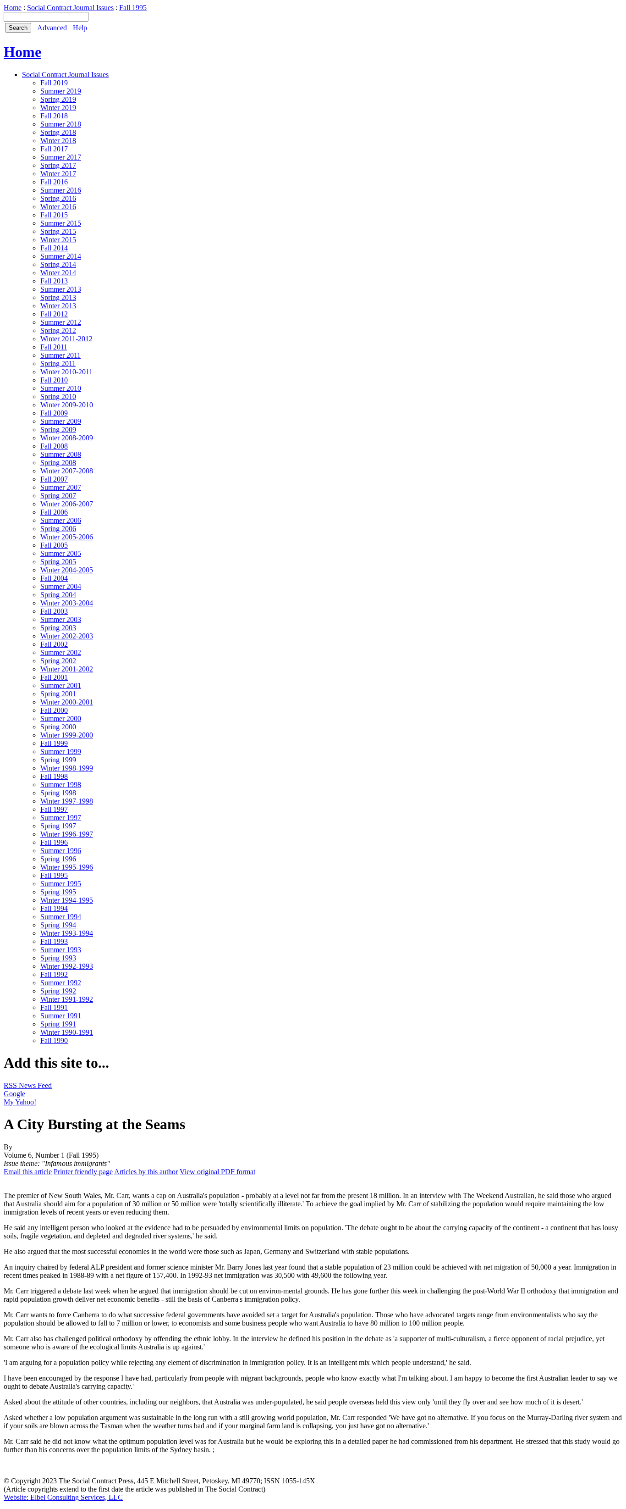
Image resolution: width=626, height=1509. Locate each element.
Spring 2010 (58, 396)
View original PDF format (217, 1172)
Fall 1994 (54, 908)
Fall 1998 (54, 776)
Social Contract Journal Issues (70, 7)
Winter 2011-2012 (66, 339)
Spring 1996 (58, 859)
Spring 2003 (58, 628)
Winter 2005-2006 (66, 537)
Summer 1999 (60, 751)
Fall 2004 (54, 578)
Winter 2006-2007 (66, 504)
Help (80, 28)
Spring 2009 (58, 429)
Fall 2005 (54, 545)
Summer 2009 (60, 421)
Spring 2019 (58, 99)
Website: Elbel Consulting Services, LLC (63, 1497)
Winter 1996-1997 (66, 834)
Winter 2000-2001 (66, 702)
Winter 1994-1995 (66, 900)
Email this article (28, 1172)
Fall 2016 (54, 182)
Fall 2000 (54, 710)
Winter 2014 (58, 273)
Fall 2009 (54, 413)
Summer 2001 (60, 685)
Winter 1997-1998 (66, 801)
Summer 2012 (60, 322)
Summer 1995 (60, 884)
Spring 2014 (58, 264)
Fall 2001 (54, 677)
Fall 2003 (54, 611)
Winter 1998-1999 (66, 768)
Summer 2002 (60, 652)
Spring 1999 (58, 760)
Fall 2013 (54, 281)
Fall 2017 (54, 149)
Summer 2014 (60, 256)
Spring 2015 (58, 231)
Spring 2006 (58, 529)
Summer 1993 (60, 950)
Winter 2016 (58, 207)
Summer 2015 (60, 223)
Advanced (52, 28)
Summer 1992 (60, 983)
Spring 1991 (58, 1024)
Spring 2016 (58, 198)
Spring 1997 (58, 826)
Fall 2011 (53, 347)
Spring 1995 (58, 892)
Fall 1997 (54, 809)
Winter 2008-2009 (66, 438)
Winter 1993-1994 (66, 933)
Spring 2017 (58, 165)
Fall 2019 (54, 83)
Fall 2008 (54, 446)
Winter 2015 (58, 240)
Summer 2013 (60, 289)
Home (13, 7)
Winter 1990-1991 (66, 1032)
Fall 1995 (133, 7)
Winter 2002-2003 (66, 636)
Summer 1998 (60, 784)
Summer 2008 (60, 454)
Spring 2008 (58, 462)
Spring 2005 (58, 562)
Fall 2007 (54, 479)
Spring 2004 (58, 595)
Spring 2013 (58, 297)
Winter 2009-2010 (66, 405)
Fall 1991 (54, 1007)
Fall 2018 (54, 116)
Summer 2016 (60, 190)
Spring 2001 (58, 694)
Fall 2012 (54, 314)
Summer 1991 (60, 1016)
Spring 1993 (58, 958)
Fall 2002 (54, 644)
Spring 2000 (58, 727)
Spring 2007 (58, 495)
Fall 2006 (54, 512)
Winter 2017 (58, 174)
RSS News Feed (28, 1085)
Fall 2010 (54, 380)
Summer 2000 (60, 718)
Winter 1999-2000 (66, 735)
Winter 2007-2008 (66, 471)
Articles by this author (146, 1172)
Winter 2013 (58, 306)
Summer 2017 (60, 157)
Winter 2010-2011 (66, 372)
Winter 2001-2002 (66, 669)
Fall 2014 (54, 248)
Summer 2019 (60, 91)
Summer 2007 (60, 487)
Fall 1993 (54, 941)
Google (14, 1094)
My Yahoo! (20, 1102)
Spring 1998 (58, 793)
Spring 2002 (58, 661)
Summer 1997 (60, 817)
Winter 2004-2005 (66, 570)
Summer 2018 (60, 124)
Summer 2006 (60, 520)
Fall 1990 (54, 1040)
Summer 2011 (60, 355)
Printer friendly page (83, 1172)
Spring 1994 (58, 925)
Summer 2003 (60, 619)
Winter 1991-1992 (66, 999)
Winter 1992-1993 (66, 966)
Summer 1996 (60, 850)
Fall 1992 (54, 974)
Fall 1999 (54, 743)
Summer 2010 (60, 388)
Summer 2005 (60, 553)
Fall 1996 (54, 842)
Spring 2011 (58, 363)
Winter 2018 (58, 140)
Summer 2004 (60, 586)
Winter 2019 (58, 107)
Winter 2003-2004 (66, 603)
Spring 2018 (58, 132)
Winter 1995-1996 (66, 867)
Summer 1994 (60, 917)
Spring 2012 (58, 330)
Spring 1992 (58, 991)
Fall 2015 (54, 215)
